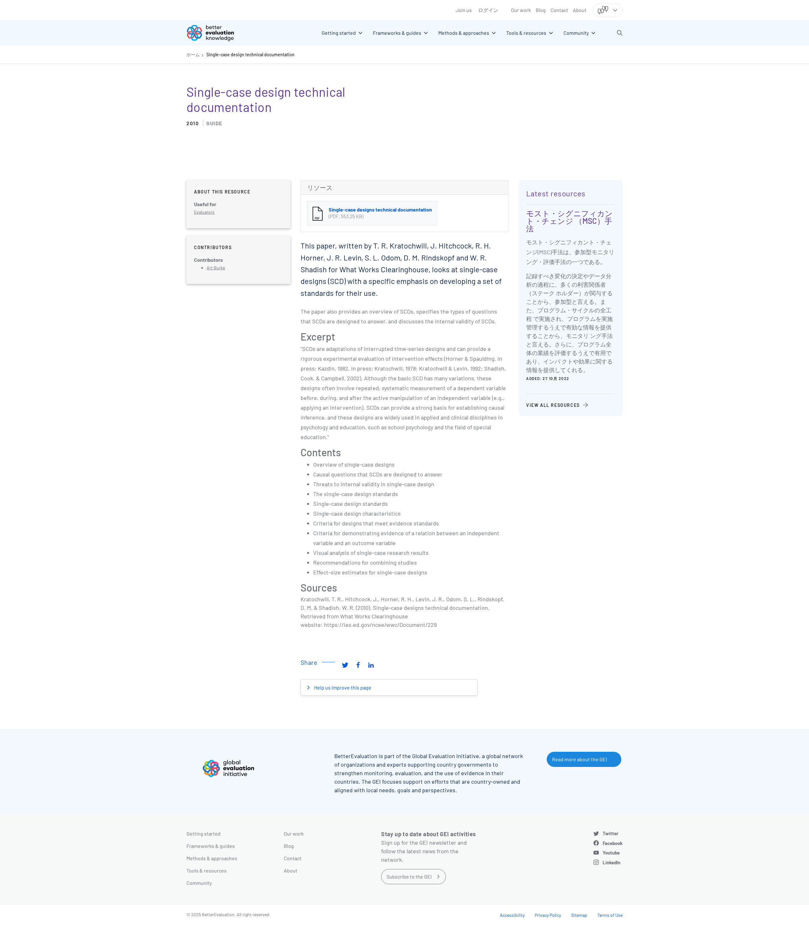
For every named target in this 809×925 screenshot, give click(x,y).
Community (199, 883)
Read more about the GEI (579, 759)
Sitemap (579, 915)
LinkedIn (611, 862)
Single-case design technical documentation (250, 54)
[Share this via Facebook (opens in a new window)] (358, 664)
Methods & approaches (211, 858)
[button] (620, 33)
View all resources (553, 405)
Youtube (611, 852)
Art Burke (216, 267)
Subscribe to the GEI (409, 876)
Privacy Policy (548, 915)
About (580, 10)
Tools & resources (206, 870)
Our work (521, 10)
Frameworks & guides (210, 846)
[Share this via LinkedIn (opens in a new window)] (371, 664)
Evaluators (204, 212)
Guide (214, 123)
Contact (559, 10)
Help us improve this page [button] (342, 687)
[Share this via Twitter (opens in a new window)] (345, 664)
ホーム (193, 54)
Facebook (613, 843)
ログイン (488, 10)
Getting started (203, 833)
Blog (541, 10)
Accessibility (512, 915)
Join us (464, 10)
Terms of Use (610, 915)
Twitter (610, 833)
